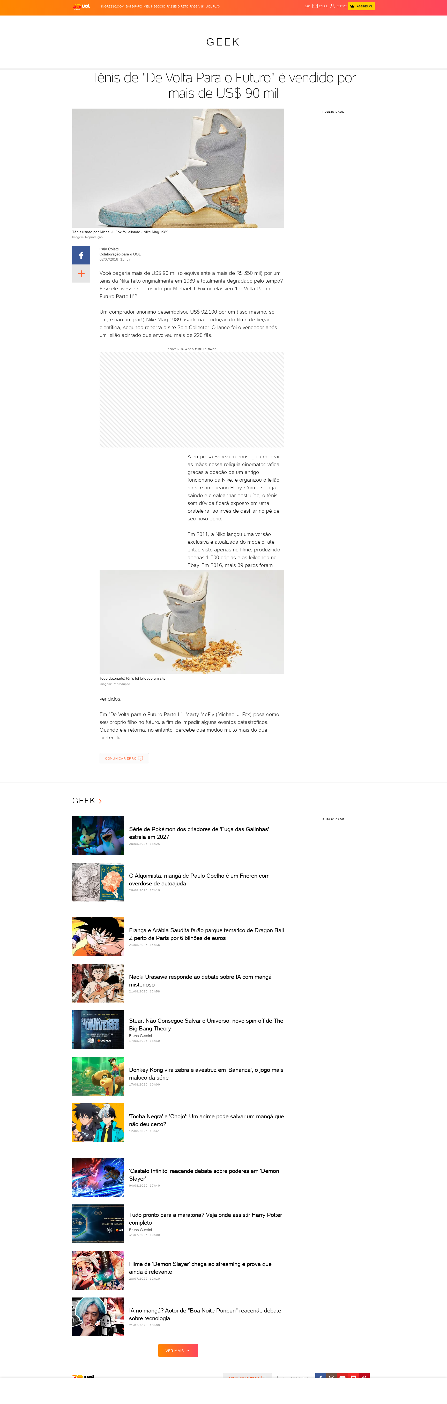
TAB (323, 21)
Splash (227, 21)
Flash (98, 21)
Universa (244, 21)
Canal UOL (297, 21)
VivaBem (261, 21)
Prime (333, 21)
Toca (344, 21)
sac (307, 6)
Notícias (131, 21)
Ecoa (282, 21)
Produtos (82, 21)
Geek (223, 42)
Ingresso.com (112, 6)
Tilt (273, 21)
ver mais (175, 1351)
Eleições (113, 21)
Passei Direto (177, 6)
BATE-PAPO (134, 6)
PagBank (197, 6)
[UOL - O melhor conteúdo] (81, 6)
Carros (164, 21)
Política (147, 21)
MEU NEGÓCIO (154, 6)
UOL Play (213, 6)
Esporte (211, 21)
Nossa (314, 21)
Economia (181, 21)
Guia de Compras (366, 21)
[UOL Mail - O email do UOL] (320, 6)
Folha (197, 21)
